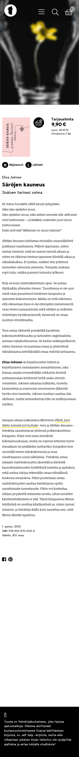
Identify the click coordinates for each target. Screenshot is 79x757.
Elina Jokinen (11, 178)
